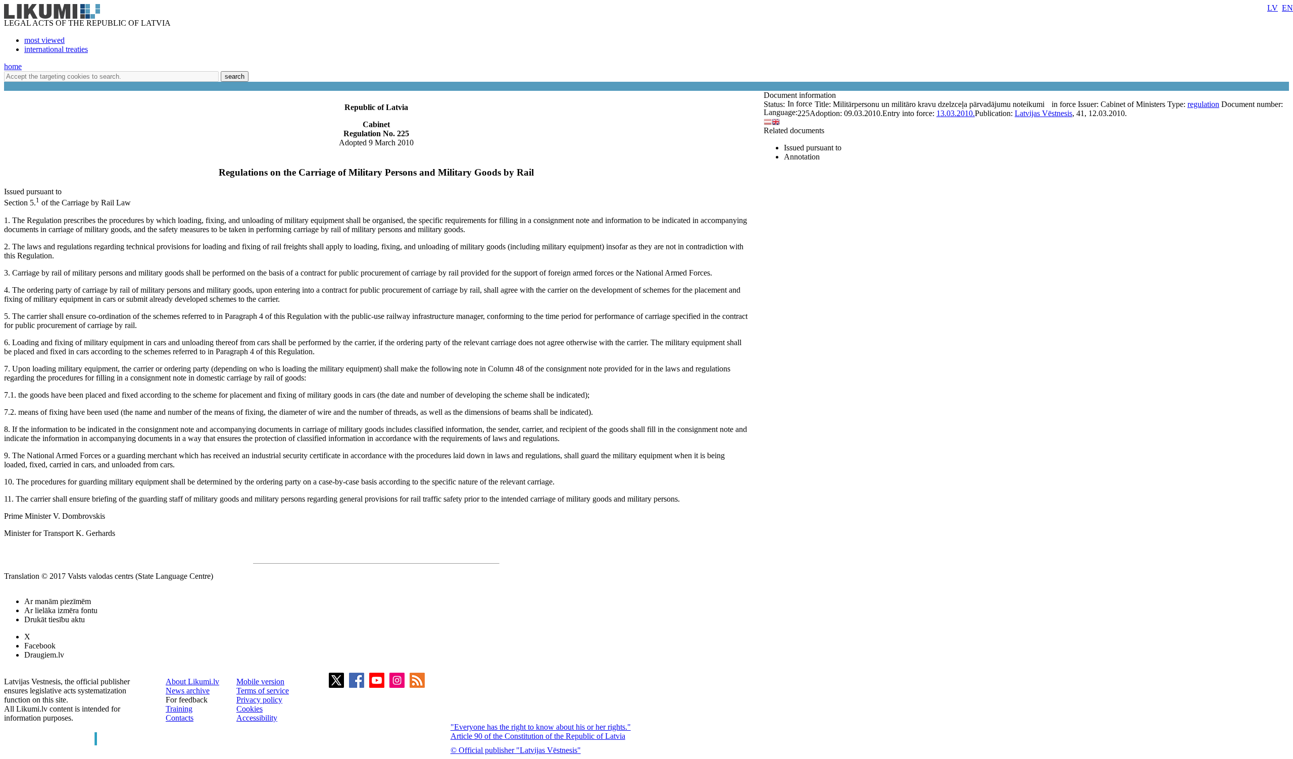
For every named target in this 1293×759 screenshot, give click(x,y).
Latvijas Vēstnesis (1043, 113)
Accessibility (256, 718)
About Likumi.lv (192, 681)
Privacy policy (259, 699)
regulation (1203, 104)
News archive (188, 690)
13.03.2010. (955, 113)
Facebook (40, 645)
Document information (801, 95)
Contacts (179, 718)
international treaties (56, 49)
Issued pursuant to (812, 147)
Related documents (794, 130)
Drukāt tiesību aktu (54, 619)
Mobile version (260, 681)
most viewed (44, 40)
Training (179, 708)
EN (1287, 8)
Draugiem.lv (44, 654)
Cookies (249, 708)
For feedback (187, 699)
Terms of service (262, 690)
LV (1272, 8)
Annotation (802, 156)
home (13, 66)
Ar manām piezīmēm (57, 601)
